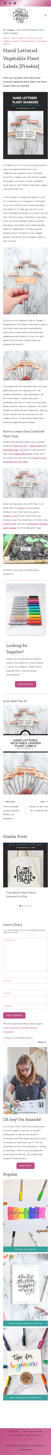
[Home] (4, 30)
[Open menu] (45, 15)
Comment (10, 940)
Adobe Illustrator (23, 454)
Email (8, 993)
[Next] (44, 873)
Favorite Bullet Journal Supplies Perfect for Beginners (11, 810)
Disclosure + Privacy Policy (25, 1435)
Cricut (21, 508)
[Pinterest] (25, 1439)
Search (42, 1042)
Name (8, 980)
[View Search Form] (46, 3)
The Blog (14, 1431)
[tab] (20, 905)
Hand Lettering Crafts (25, 41)
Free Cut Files (35, 38)
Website (8, 1005)
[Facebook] (5, 3)
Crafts (6, 38)
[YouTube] (21, 1439)
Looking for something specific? (18, 1038)
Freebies (7, 41)
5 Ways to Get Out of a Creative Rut (38, 806)
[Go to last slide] (6, 873)
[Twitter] (10, 3)
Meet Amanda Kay (33, 1431)
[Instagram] (15, 3)
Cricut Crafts (19, 38)
